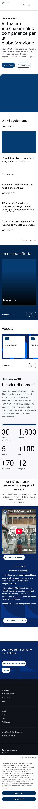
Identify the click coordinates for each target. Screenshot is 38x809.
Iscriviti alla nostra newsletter (14, 664)
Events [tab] (11, 126)
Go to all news (27, 240)
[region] (19, 782)
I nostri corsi (25, 65)
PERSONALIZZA (19, 805)
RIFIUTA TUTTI (19, 799)
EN (29, 5)
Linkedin (6, 670)
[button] (28, 314)
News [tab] (4, 126)
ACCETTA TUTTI (19, 793)
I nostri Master (8, 65)
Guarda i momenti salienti (14, 557)
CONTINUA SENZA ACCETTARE (28, 758)
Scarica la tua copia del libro (15, 620)
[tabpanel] (19, 185)
